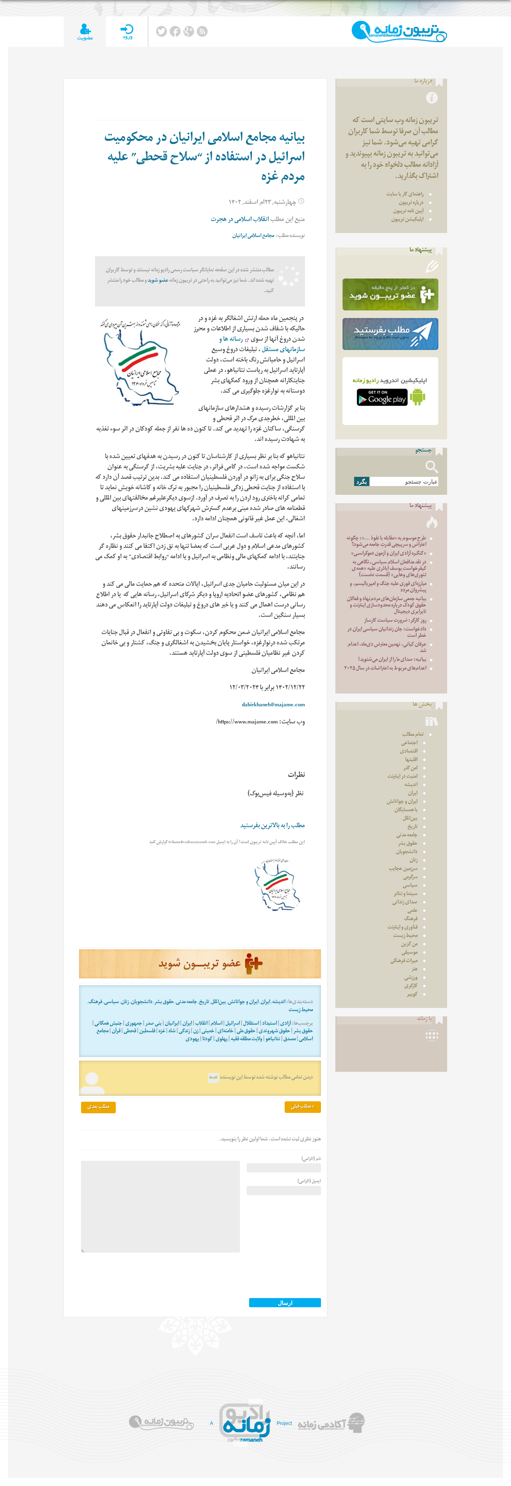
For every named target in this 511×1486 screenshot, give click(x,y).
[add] (85, 31)
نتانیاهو (272, 1039)
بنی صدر (153, 1024)
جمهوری (133, 1024)
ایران (265, 1002)
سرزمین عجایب (403, 869)
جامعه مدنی (186, 1002)
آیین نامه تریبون (408, 211)
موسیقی (410, 953)
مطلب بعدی (98, 1107)
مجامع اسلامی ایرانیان (253, 236)
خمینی (208, 1031)
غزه (161, 1031)
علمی (413, 911)
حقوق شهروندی (274, 1031)
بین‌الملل (218, 1002)
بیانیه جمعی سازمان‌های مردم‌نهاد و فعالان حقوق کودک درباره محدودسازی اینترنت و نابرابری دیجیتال (386, 606)
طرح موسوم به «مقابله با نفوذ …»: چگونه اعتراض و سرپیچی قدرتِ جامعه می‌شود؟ (386, 542)
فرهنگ (95, 1002)
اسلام (216, 1024)
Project (284, 1423)
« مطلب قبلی (303, 1107)
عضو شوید (158, 281)
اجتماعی (409, 743)
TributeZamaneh (399, 32)
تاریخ (204, 1002)
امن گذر (410, 769)
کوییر (412, 995)
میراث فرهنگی (404, 961)
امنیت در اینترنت (403, 777)
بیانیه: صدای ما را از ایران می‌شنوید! (392, 660)
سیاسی (111, 1002)
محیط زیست (301, 1010)
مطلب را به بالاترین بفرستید (272, 827)
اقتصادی (409, 752)
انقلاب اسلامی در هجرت (240, 220)
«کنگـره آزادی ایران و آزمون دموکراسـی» (388, 554)
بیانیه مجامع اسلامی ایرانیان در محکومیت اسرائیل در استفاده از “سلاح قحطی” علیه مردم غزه (204, 159)
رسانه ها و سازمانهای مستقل (262, 345)
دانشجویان (142, 1002)
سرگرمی (410, 877)
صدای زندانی (405, 903)
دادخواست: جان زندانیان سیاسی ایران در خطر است (386, 633)
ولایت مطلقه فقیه (246, 1039)
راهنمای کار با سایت (405, 195)
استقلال (251, 1024)
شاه (172, 1031)
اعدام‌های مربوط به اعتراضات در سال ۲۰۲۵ (385, 669)
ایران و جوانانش (243, 1002)
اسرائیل (233, 1024)
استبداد (269, 1024)
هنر (415, 970)
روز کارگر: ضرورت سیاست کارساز (395, 621)
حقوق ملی (246, 1031)
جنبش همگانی (108, 1024)
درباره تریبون (411, 203)
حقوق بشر (164, 1002)
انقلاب (201, 1024)
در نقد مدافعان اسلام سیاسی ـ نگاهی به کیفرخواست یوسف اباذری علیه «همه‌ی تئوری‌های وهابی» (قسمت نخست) (389, 569)
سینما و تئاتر (406, 894)
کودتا (207, 1039)
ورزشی (411, 978)
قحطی (130, 1031)
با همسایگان (406, 810)
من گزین (409, 945)
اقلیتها (411, 760)
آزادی (285, 1024)
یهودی (192, 1039)
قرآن (116, 1031)
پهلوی (222, 1039)
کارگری (411, 986)
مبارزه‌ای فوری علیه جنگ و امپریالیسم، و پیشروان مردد (388, 588)
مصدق (289, 1039)
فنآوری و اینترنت (403, 928)
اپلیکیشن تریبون (407, 220)
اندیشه (278, 1002)
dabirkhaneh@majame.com (273, 706)
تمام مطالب (413, 735)
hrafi (214, 1078)
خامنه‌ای (226, 1031)
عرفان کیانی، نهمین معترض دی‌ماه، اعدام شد (387, 648)
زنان (125, 1002)
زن (195, 1031)
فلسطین (147, 1031)
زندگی (184, 1031)
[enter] (127, 31)
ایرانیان (172, 1024)
